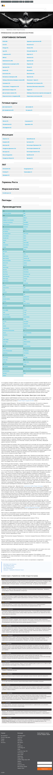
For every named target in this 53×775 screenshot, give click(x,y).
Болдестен (20, 745)
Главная (3, 733)
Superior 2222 (21, 768)
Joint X (19, 744)
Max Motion (20, 742)
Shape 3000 (20, 758)
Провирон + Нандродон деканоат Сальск (14, 569)
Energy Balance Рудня (9, 565)
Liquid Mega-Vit (21, 747)
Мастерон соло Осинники (10, 564)
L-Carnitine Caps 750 (22, 751)
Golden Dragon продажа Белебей (26, 400)
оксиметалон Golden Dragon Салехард (33, 486)
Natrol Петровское (8, 568)
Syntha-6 (20, 739)
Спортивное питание (6, 1)
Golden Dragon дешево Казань (32, 507)
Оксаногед (20, 756)
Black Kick (20, 737)
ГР (23, 1)
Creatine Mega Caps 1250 (24, 759)
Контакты (3, 742)
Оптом (2, 740)
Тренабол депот (21, 735)
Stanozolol (20, 740)
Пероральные (15, 1)
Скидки (2, 739)
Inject (20, 1)
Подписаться (45, 768)
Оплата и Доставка (5, 737)
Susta (19, 749)
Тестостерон (21, 752)
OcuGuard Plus (21, 764)
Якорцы (19, 761)
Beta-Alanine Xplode (22, 766)
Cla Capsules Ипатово (9, 567)
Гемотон (20, 763)
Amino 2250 (20, 754)
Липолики (27, 1)
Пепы (31, 1)
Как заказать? (4, 735)
